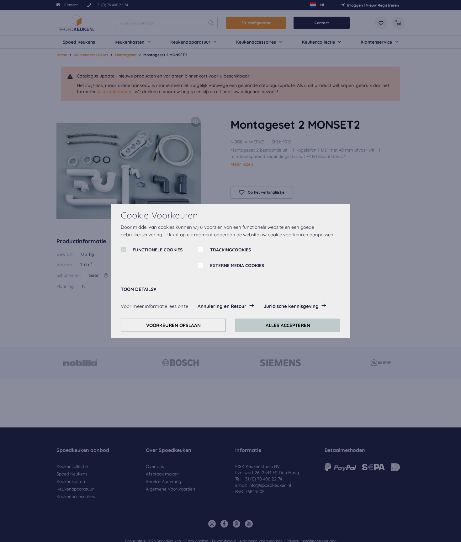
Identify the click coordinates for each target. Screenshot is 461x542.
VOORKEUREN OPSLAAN (173, 325)
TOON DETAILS (137, 289)
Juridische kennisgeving (291, 306)
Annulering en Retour (222, 306)
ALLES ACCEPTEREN (288, 325)
